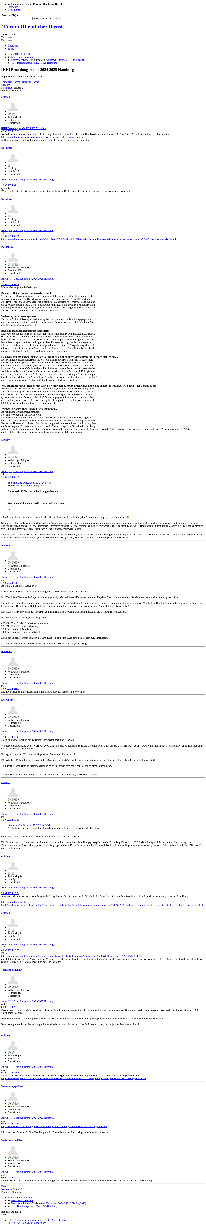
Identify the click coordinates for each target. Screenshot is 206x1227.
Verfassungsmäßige (11, 969)
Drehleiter (6, 147)
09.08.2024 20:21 (10, 1007)
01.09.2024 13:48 (10, 1072)
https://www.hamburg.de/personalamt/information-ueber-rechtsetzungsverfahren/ (42, 137)
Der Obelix (7, 247)
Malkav (5, 440)
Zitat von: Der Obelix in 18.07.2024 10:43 (29, 825)
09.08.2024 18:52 (10, 950)
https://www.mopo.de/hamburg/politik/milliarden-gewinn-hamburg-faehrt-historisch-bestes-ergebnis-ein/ (54, 1126)
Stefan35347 (64, 60)
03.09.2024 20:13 (10, 1123)
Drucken (5, 84)
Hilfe (10, 1220)
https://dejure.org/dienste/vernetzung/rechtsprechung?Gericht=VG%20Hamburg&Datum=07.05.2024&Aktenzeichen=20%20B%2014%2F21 (73, 956)
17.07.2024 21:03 (10, 688)
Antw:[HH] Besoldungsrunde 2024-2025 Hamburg (27, 179)
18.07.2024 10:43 (10, 737)
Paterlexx (6, 545)
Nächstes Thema (30, 82)
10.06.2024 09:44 (10, 185)
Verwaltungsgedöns (12, 1086)
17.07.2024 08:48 (10, 284)
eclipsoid (6, 96)
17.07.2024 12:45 (10, 582)
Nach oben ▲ (59, 1220)
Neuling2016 (78, 60)
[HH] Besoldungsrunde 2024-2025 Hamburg (24, 128)
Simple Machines (37, 1223)
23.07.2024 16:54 (10, 893)
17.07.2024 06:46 (10, 236)
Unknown (51, 60)
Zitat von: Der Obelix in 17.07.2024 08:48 (29, 482)
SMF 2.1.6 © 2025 (17, 1223)
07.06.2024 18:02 (10, 131)
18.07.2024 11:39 (10, 819)
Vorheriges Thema (10, 82)
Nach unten (7, 87)
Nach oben (6, 1189)
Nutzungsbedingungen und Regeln (32, 1220)
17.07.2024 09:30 (10, 477)
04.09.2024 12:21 (10, 1177)
